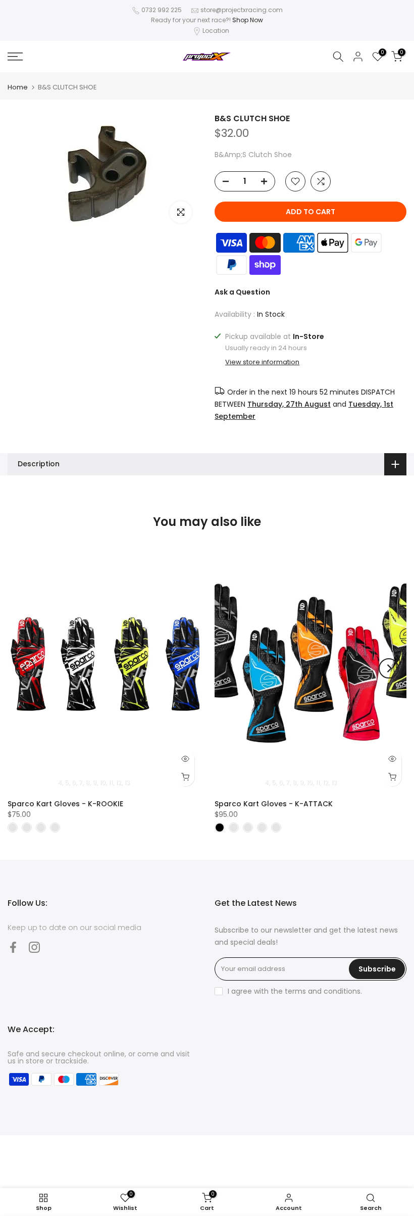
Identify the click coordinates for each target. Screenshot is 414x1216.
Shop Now (247, 20)
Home (18, 87)
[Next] (389, 668)
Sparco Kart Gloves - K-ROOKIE (65, 803)
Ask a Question (242, 292)
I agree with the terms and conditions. (295, 991)
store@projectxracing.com (241, 10)
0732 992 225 (161, 10)
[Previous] (25, 668)
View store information (262, 362)
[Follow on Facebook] (13, 947)
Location (215, 30)
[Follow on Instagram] (34, 947)
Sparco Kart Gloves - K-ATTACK (274, 803)
